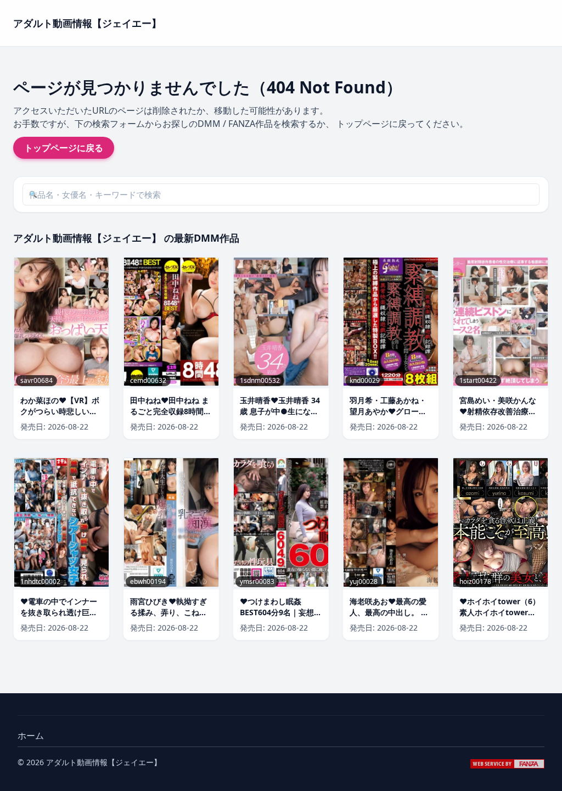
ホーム (31, 735)
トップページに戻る (63, 148)
